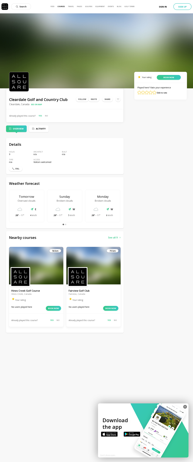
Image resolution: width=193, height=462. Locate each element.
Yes (40, 115)
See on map (36, 104)
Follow (82, 99)
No (46, 115)
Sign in (163, 6)
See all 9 (113, 237)
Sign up (182, 6)
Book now (53, 308)
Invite (94, 99)
